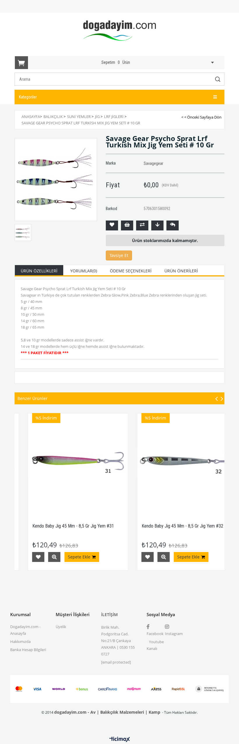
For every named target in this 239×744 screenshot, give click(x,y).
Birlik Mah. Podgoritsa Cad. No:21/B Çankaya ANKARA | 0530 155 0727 (118, 641)
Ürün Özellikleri (39, 271)
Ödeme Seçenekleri (131, 271)
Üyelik (61, 626)
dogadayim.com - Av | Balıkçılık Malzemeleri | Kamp (107, 712)
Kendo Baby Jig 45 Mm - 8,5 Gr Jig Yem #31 (61, 526)
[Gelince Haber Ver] (172, 225)
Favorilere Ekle (26, 557)
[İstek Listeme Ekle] (127, 225)
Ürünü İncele (42, 557)
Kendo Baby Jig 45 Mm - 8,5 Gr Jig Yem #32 (170, 526)
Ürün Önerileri (181, 271)
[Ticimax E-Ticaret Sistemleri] (119, 740)
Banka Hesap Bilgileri (28, 649)
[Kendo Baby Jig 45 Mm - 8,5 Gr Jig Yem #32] (175, 463)
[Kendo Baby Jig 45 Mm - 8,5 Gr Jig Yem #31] (66, 463)
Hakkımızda (20, 641)
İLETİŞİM (109, 614)
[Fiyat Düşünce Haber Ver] (157, 225)
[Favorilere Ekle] (112, 225)
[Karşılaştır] (142, 225)
